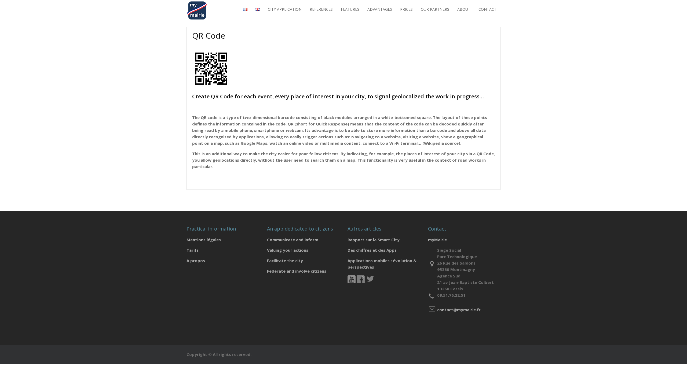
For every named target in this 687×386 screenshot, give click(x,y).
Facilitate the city (285, 260)
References (321, 9)
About (463, 9)
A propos (196, 260)
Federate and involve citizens (296, 271)
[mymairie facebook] (361, 281)
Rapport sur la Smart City (374, 239)
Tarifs (193, 250)
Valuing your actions (287, 250)
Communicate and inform (292, 239)
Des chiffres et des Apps (372, 250)
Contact (487, 9)
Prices (406, 9)
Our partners (435, 9)
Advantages (379, 9)
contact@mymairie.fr (459, 309)
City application (285, 9)
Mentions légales (204, 239)
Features (350, 9)
